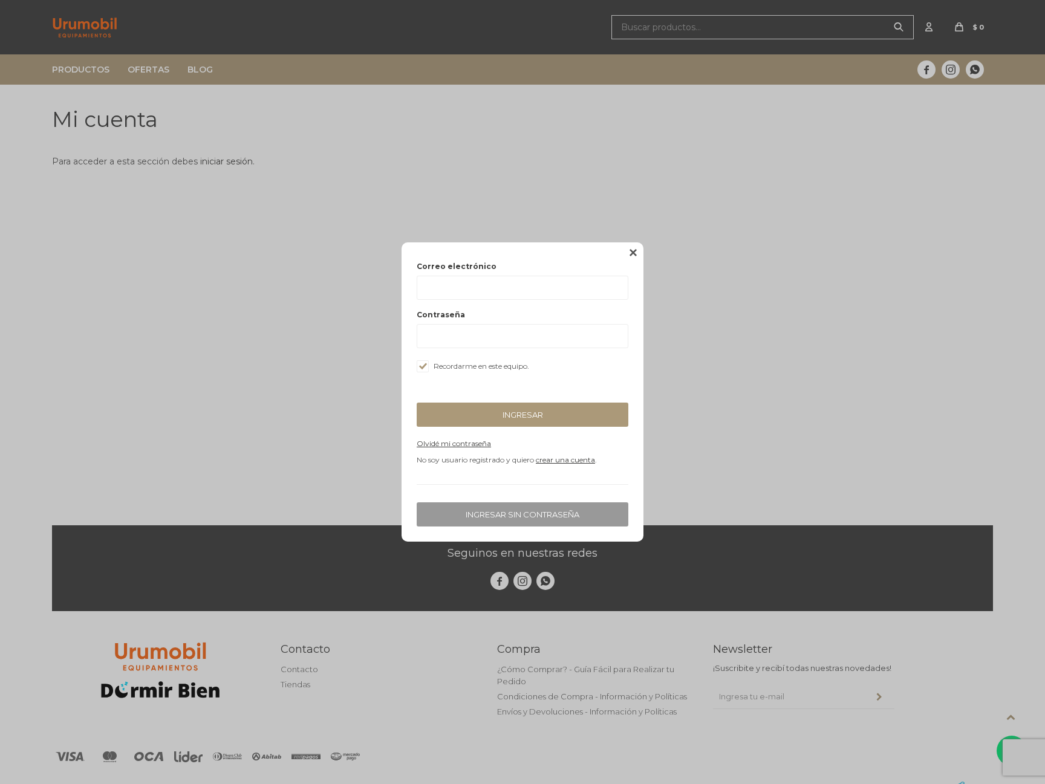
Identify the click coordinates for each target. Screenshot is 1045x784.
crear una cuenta (565, 459)
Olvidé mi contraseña (454, 443)
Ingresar (523, 415)
